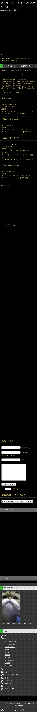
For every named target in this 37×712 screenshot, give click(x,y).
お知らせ (5, 669)
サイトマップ (6, 698)
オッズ (7, 652)
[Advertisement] (18, 33)
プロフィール (7, 683)
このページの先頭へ (20, 710)
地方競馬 (7, 663)
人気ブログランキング (9, 688)
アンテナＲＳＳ (7, 680)
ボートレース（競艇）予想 (10, 674)
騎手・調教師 (9, 665)
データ (7, 649)
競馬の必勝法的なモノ (11, 641)
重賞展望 (7, 655)
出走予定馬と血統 (10, 644)
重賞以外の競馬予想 (24, 70)
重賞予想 (7, 657)
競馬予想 (14, 70)
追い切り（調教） (10, 647)
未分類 (5, 672)
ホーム (5, 635)
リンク (5, 686)
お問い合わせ (7, 678)
